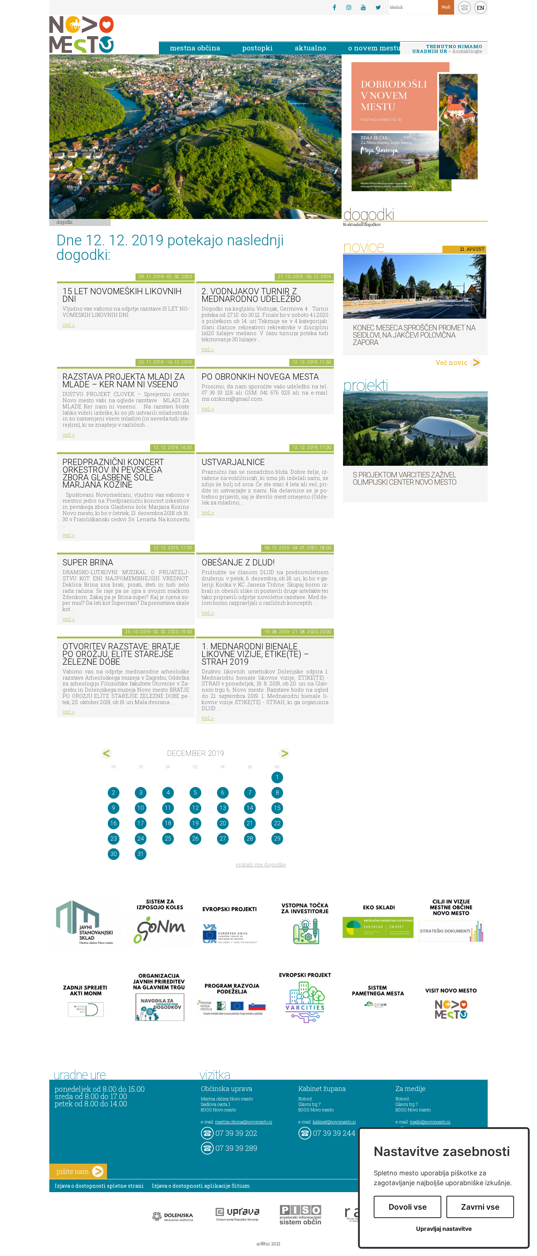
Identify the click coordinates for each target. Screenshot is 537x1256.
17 (140, 823)
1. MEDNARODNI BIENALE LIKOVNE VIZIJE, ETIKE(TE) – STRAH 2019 (255, 654)
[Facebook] (334, 7)
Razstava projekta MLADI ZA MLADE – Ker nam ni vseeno (123, 380)
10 (140, 807)
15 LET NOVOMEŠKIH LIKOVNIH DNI (122, 295)
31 (140, 853)
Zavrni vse (480, 1206)
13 (223, 807)
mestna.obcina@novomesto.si (243, 1122)
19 (195, 823)
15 (277, 807)
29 (277, 838)
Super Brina (87, 563)
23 (113, 838)
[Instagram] (349, 7)
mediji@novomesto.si (430, 1122)
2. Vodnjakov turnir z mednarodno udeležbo (251, 295)
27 (223, 838)
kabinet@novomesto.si (334, 1122)
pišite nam (73, 1171)
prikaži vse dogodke (261, 864)
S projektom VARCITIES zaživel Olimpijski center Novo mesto (404, 478)
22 (277, 823)
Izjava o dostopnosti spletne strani (99, 1185)
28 (250, 838)
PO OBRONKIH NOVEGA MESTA (260, 377)
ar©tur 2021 (268, 1244)
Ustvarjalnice (233, 462)
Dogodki (65, 222)
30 (113, 853)
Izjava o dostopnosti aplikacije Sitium (201, 1185)
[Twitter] (378, 7)
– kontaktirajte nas (447, 49)
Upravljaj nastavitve (444, 1228)
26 (195, 838)
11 (168, 807)
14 (250, 807)
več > (68, 324)
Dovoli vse (408, 1206)
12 (195, 807)
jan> (284, 753)
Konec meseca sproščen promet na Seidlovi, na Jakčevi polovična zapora (414, 335)
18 (168, 823)
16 (113, 823)
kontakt (464, 7)
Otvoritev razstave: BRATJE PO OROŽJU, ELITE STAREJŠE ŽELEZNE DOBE (121, 654)
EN (481, 7)
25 (168, 838)
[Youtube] (363, 7)
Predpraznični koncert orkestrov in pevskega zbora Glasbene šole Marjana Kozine (113, 473)
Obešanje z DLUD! (238, 563)
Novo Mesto (98, 34)
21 (250, 823)
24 (140, 838)
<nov (107, 753)
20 (223, 823)
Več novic (451, 362)
